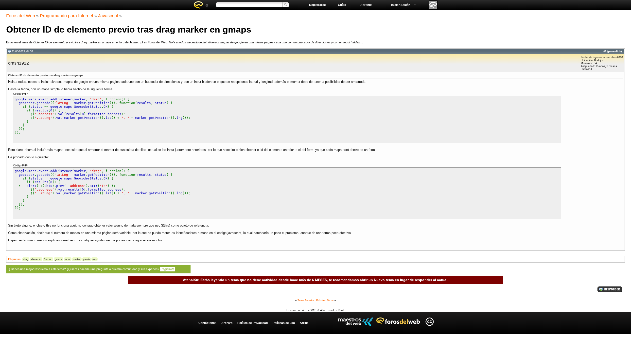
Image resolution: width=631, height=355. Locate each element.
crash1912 (18, 63)
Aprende (366, 5)
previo (86, 259)
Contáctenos (207, 323)
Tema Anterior (306, 300)
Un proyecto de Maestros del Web (355, 321)
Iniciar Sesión (400, 5)
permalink (614, 51)
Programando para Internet (66, 15)
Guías (342, 5)
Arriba (304, 323)
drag (25, 259)
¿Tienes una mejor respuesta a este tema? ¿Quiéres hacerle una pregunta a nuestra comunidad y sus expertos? (91, 269)
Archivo (226, 323)
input (67, 259)
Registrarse (317, 5)
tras (94, 259)
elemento (36, 259)
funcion (48, 259)
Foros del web (200, 5)
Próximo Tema (324, 300)
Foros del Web (20, 15)
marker (77, 259)
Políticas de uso (284, 323)
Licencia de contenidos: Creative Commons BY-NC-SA (429, 321)
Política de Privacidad (252, 323)
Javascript (108, 15)
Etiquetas (14, 259)
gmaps (58, 259)
